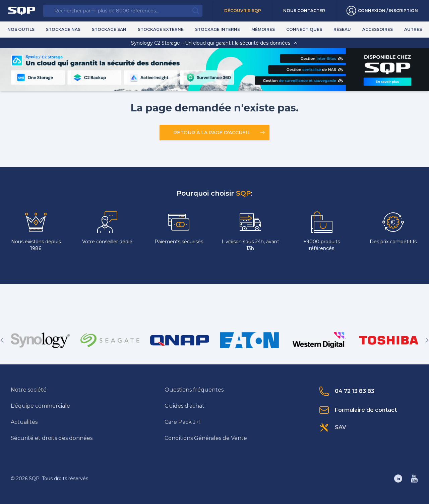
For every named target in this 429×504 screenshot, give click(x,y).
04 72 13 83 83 (354, 391)
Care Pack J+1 (183, 422)
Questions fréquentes (194, 390)
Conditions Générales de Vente (206, 438)
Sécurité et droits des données (52, 438)
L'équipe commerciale (40, 406)
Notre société (29, 390)
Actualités (24, 422)
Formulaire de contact (366, 410)
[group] (40, 340)
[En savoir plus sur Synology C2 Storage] (387, 82)
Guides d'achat (184, 406)
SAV (340, 427)
